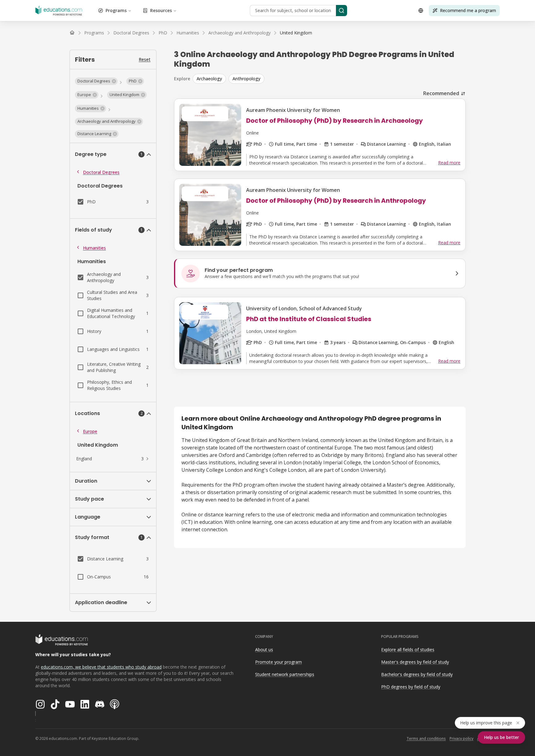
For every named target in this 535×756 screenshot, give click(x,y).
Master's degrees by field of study (415, 662)
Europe (90, 431)
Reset (144, 59)
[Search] (341, 10)
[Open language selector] (420, 10)
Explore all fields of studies (407, 649)
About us (264, 649)
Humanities (94, 248)
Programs (116, 10)
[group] (329, 79)
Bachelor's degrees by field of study (417, 674)
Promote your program (278, 662)
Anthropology (246, 79)
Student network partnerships (284, 674)
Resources (161, 10)
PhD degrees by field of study (410, 687)
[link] (296, 33)
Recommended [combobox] (441, 93)
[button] (96, 81)
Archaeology (209, 79)
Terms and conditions (426, 738)
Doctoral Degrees (101, 172)
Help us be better (501, 737)
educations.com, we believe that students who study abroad (101, 667)
